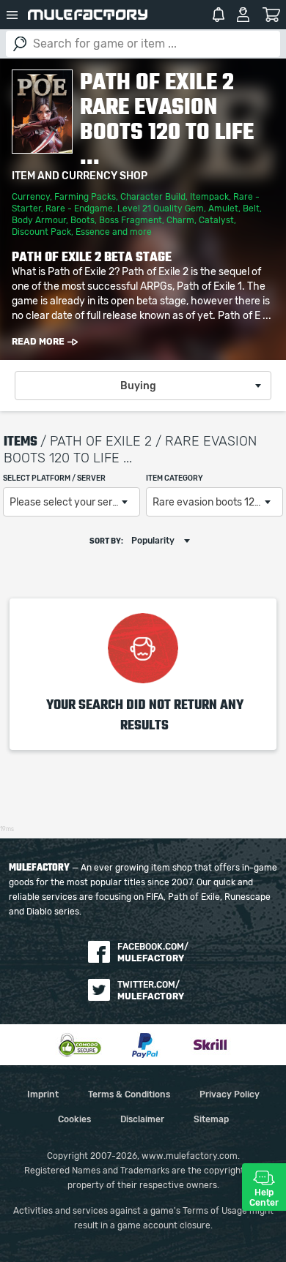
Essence (93, 232)
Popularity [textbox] (153, 540)
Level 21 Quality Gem (160, 208)
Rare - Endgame (79, 208)
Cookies (74, 1119)
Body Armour (39, 220)
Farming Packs (85, 196)
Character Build (153, 196)
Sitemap (211, 1119)
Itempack (209, 196)
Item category (174, 478)
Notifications (219, 14)
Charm (180, 220)
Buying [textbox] (138, 386)
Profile (243, 14)
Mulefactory (87, 15)
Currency (31, 196)
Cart (271, 14)
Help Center (264, 1197)
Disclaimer (142, 1119)
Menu (12, 14)
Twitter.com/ (150, 990)
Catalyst (216, 220)
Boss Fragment (130, 220)
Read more (38, 341)
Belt (251, 208)
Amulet (223, 208)
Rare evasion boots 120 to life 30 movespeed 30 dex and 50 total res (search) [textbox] (217, 502)
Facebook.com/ (152, 952)
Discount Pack (41, 232)
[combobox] (143, 385)
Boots (82, 220)
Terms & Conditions (129, 1094)
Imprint (43, 1094)
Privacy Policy (229, 1094)
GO (19, 44)
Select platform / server (54, 478)
